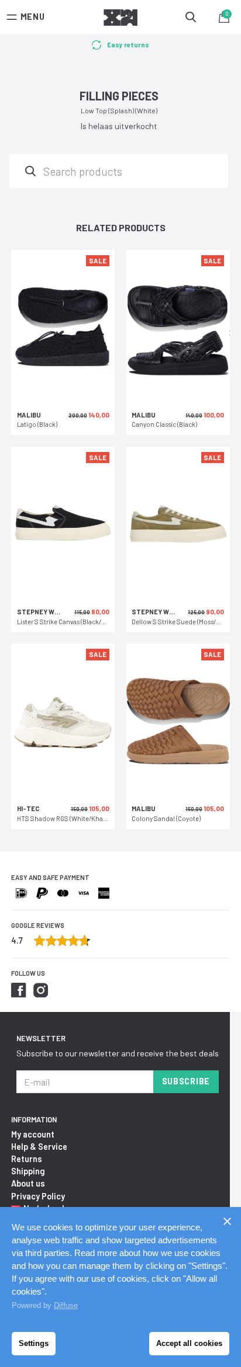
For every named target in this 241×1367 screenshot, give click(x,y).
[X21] (120, 19)
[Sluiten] (227, 1221)
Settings (34, 1343)
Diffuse (66, 1305)
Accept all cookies (189, 1343)
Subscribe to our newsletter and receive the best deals (117, 1053)
